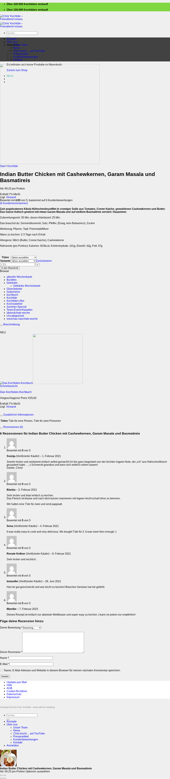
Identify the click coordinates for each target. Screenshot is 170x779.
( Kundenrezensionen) (14, 203)
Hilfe (9, 685)
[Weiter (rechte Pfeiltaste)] (4, 778)
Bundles (11, 279)
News (16, 730)
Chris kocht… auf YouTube (29, 50)
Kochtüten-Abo (15, 300)
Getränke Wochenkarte (26, 285)
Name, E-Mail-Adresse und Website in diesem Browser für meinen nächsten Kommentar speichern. (62, 670)
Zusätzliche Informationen (18, 414)
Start (2, 166)
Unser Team (20, 44)
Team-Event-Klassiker (20, 309)
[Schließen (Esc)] (1, 775)
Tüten (5, 257)
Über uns (12, 41)
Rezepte (12, 38)
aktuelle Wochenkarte (19, 276)
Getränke (12, 282)
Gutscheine (13, 291)
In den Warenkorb (9, 268)
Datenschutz (14, 694)
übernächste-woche (18, 312)
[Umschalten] (1, 325)
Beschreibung (11, 324)
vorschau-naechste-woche (22, 318)
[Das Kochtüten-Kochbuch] (41, 383)
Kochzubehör (14, 303)
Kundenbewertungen (25, 56)
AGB (9, 688)
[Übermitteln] (8, 37)
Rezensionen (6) (13, 427)
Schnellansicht (8, 386)
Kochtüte (12, 166)
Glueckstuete (14, 288)
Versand (11, 197)
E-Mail (4, 664)
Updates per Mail (17, 682)
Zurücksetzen (44, 260)
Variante (5, 260)
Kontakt (17, 59)
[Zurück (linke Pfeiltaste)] (1, 778)
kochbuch (12, 294)
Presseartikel (21, 53)
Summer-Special (16, 306)
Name (4, 657)
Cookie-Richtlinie (17, 691)
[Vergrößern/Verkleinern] (4, 775)
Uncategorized (15, 315)
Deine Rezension (11, 652)
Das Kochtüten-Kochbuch (16, 392)
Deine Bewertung (11, 627)
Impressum (13, 697)
